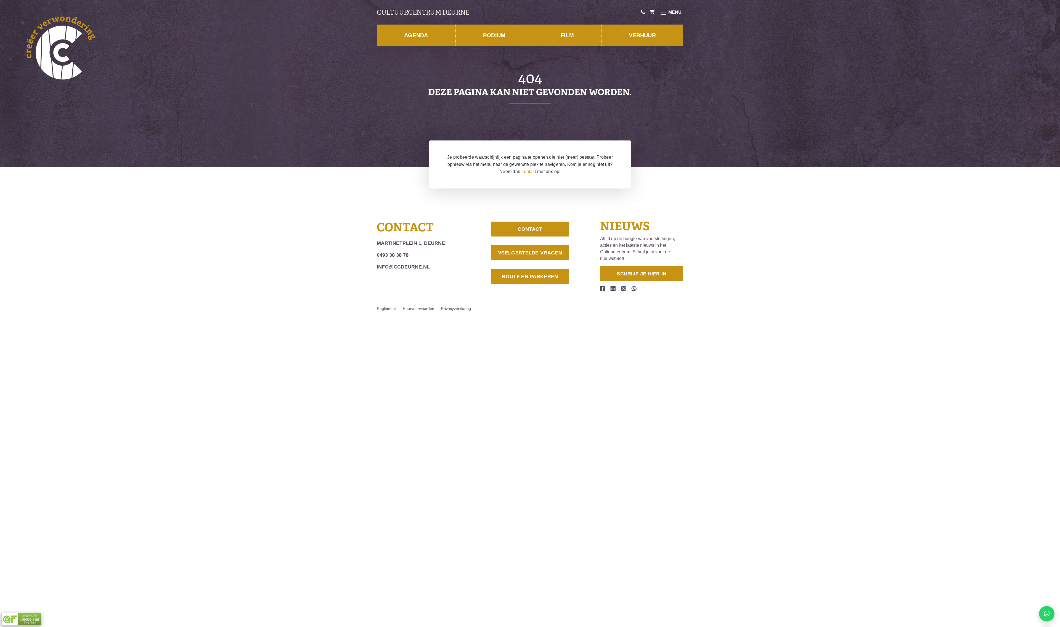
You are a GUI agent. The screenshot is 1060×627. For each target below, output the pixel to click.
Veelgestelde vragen (530, 253)
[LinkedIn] (613, 288)
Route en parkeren (530, 276)
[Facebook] (602, 288)
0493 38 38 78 (393, 255)
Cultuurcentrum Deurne (423, 12)
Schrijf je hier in (641, 274)
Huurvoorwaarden (418, 308)
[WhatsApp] (634, 288)
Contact (530, 229)
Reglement (386, 308)
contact (528, 171)
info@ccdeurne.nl (403, 267)
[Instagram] (623, 288)
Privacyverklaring (456, 308)
